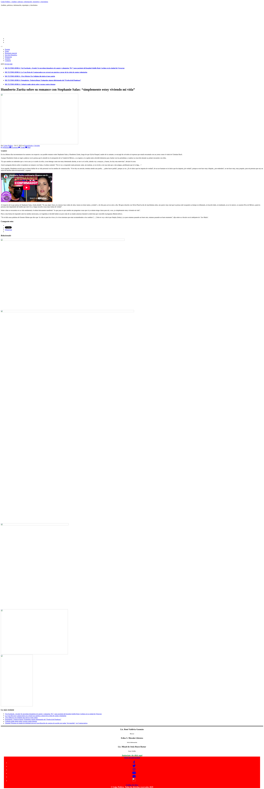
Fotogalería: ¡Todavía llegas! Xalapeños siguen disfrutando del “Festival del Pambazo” (33, 719)
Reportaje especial (11, 53)
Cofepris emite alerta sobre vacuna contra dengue (21, 721)
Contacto (8, 60)
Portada (7, 49)
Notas (7, 51)
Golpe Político (8, 145)
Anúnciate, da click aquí (132, 755)
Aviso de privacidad (132, 758)
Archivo (7, 59)
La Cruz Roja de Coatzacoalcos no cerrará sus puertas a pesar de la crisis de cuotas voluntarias (35, 716)
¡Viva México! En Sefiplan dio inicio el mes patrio (21, 717)
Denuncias (8, 57)
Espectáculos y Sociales (32, 145)
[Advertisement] (132, 21)
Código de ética (132, 785)
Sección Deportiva (11, 55)
